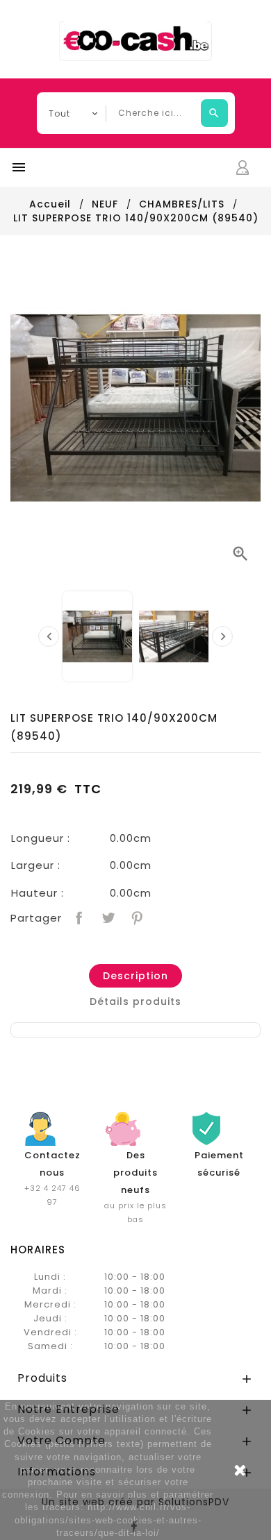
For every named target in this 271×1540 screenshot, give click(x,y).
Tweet (107, 916)
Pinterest (136, 916)
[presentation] (48, 636)
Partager (77, 916)
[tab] (135, 976)
